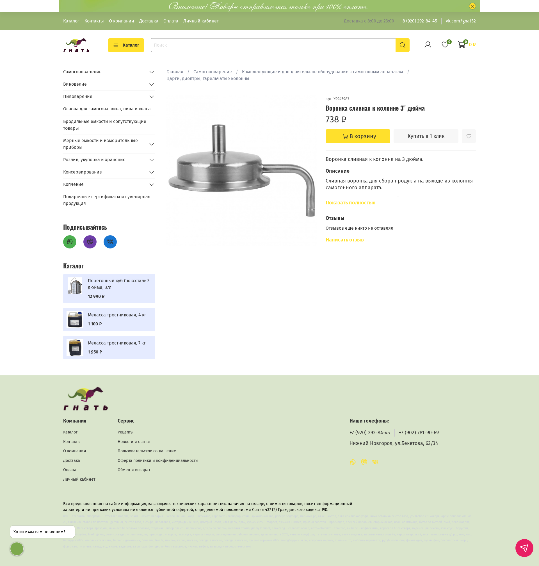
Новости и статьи (134, 441)
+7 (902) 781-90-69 (419, 433)
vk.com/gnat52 (461, 21)
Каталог (71, 21)
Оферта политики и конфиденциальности (158, 460)
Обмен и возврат (134, 469)
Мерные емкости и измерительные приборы (100, 144)
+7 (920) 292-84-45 (370, 433)
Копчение (73, 184)
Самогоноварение (212, 71)
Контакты (94, 21)
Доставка (148, 21)
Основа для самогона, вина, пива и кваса (107, 108)
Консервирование (82, 172)
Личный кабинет (201, 21)
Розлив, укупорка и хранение (94, 159)
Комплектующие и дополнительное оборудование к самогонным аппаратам (322, 71)
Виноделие (75, 84)
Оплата (170, 21)
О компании (121, 21)
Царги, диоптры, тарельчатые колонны (207, 78)
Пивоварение (77, 96)
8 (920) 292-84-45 (420, 21)
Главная (174, 71)
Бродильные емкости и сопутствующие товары (104, 125)
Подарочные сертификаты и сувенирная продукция (106, 200)
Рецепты (126, 432)
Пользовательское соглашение (147, 451)
